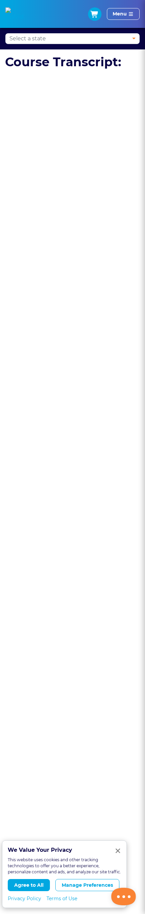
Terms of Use (62, 899)
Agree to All (29, 885)
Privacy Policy (24, 899)
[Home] (14, 14)
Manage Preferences (87, 885)
